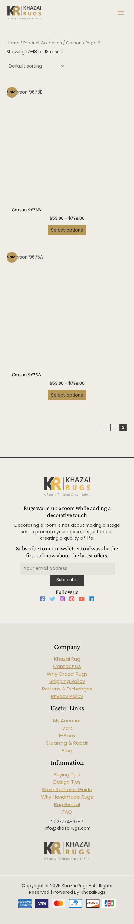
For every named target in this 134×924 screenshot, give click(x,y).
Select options (67, 230)
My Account (67, 720)
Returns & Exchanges (67, 688)
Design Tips (67, 781)
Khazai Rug (67, 658)
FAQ (67, 811)
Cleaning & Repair (67, 743)
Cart (67, 728)
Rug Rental (67, 804)
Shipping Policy (67, 681)
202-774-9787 (67, 822)
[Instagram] (62, 599)
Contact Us (67, 666)
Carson (74, 42)
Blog (67, 750)
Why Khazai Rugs (67, 673)
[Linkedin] (91, 599)
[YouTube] (82, 599)
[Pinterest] (72, 599)
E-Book (67, 735)
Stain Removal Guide (67, 789)
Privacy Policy (67, 696)
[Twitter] (52, 599)
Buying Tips (67, 774)
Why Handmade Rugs (67, 796)
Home (13, 42)
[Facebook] (43, 599)
